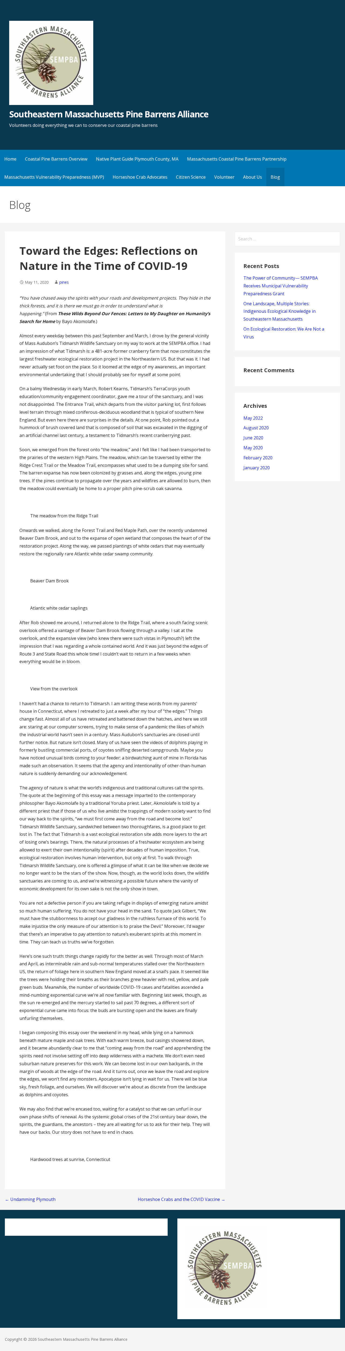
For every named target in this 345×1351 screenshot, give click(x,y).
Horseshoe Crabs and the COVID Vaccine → (181, 1199)
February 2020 (257, 458)
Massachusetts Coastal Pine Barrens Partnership (237, 159)
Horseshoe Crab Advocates (140, 177)
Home (10, 159)
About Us (252, 177)
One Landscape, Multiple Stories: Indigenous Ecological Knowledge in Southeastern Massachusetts (279, 311)
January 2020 (256, 468)
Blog (275, 177)
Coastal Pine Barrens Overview (56, 159)
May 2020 (253, 448)
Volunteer (224, 177)
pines (64, 282)
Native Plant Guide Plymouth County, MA (137, 159)
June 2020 (253, 438)
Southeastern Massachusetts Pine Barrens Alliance (108, 114)
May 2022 (253, 418)
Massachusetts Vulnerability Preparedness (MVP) (54, 177)
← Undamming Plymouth (30, 1199)
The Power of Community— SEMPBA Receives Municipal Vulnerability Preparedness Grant (280, 286)
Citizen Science (191, 177)
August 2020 (256, 428)
